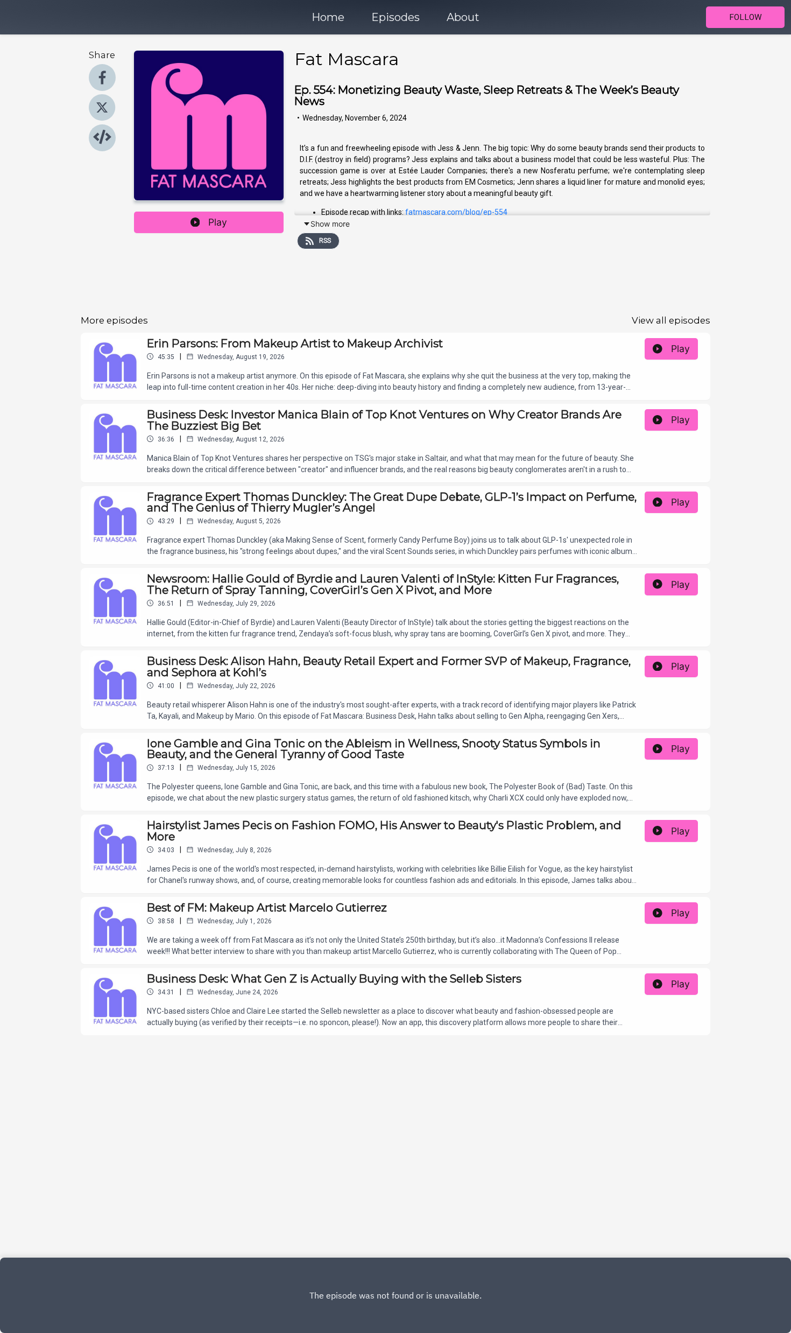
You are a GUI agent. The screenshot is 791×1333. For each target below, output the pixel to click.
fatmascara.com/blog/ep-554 (456, 212)
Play (217, 222)
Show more (330, 223)
